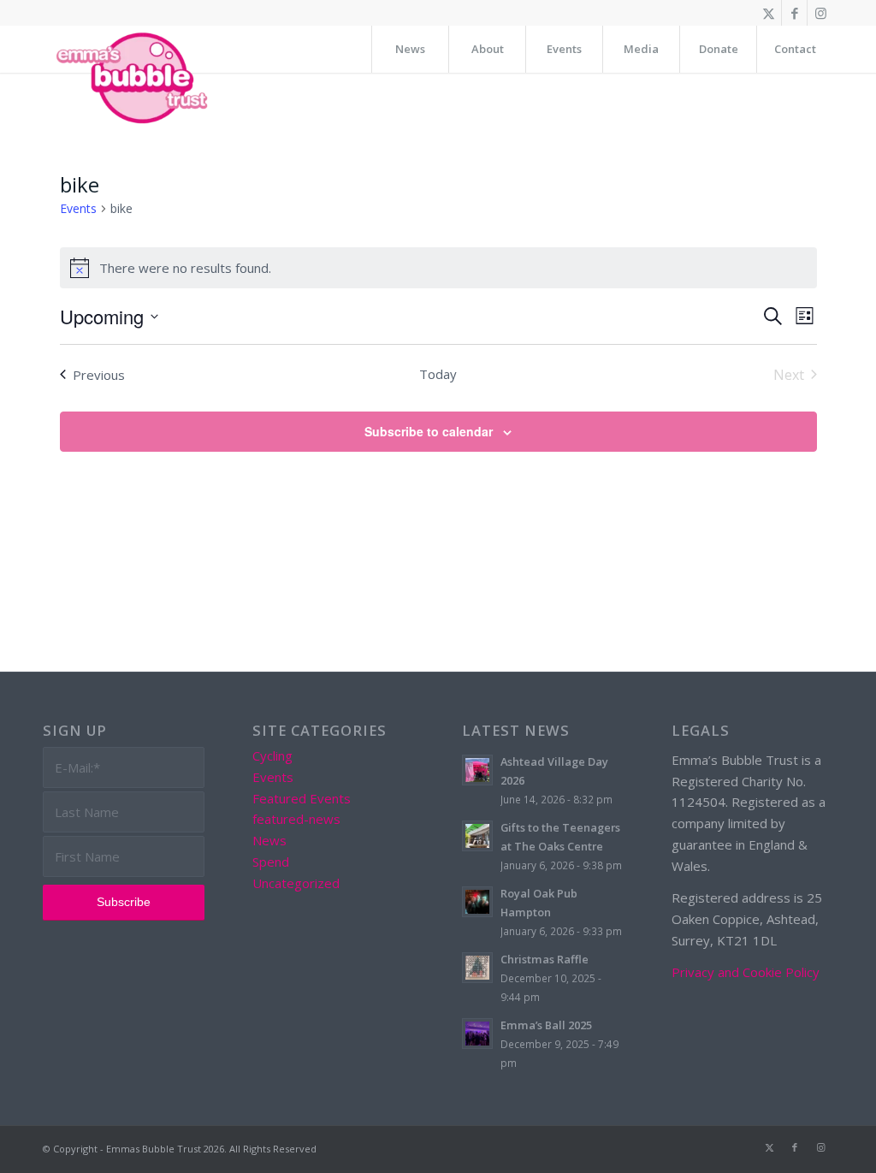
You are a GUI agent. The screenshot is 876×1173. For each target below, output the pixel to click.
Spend (270, 861)
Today (438, 373)
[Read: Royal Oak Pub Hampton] (477, 901)
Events (78, 208)
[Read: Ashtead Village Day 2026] (477, 770)
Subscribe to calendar (428, 431)
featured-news (296, 818)
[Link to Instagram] (820, 13)
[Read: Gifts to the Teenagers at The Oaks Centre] (477, 836)
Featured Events (301, 798)
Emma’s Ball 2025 (546, 1025)
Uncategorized (296, 883)
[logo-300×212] (133, 77)
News (269, 840)
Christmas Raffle (544, 959)
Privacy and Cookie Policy (746, 971)
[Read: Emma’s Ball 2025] (477, 1033)
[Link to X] (768, 13)
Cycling (272, 755)
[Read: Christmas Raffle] (477, 967)
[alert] (438, 267)
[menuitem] (409, 49)
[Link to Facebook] (794, 13)
